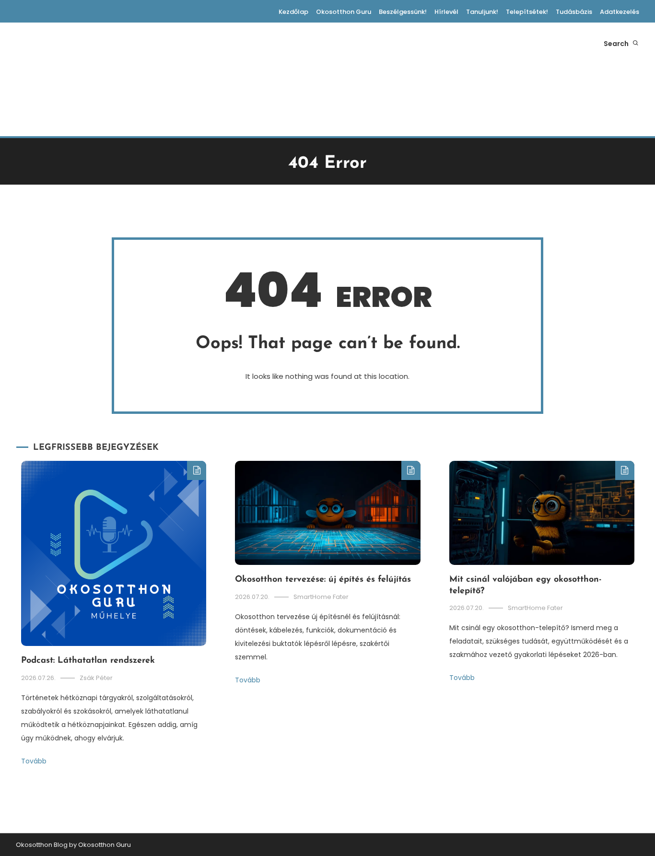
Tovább (34, 761)
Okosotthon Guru (343, 11)
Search (617, 43)
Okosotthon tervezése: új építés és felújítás (323, 579)
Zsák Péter (96, 677)
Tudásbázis (574, 11)
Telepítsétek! (527, 11)
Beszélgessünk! (403, 11)
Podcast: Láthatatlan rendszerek (88, 661)
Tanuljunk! (482, 11)
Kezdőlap (293, 11)
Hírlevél (446, 11)
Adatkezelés (619, 11)
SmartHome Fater (321, 596)
